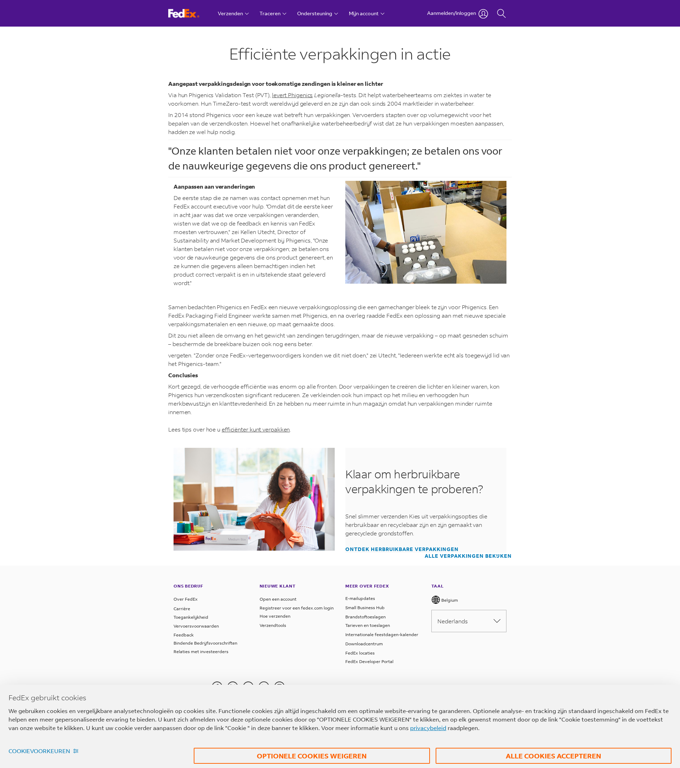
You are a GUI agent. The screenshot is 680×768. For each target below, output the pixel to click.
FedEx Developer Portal (369, 661)
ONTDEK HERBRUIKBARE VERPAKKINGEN (402, 549)
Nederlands (452, 621)
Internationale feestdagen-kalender (381, 634)
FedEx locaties (360, 653)
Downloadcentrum (364, 643)
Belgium (449, 600)
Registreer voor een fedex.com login (297, 608)
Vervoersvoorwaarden (196, 626)
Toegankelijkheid (191, 617)
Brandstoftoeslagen (365, 616)
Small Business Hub (365, 607)
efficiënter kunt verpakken (256, 429)
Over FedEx (186, 599)
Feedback (184, 635)
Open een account (278, 599)
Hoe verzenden (275, 616)
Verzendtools (273, 625)
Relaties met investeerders (201, 651)
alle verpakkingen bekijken (468, 556)
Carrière (182, 608)
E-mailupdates (360, 598)
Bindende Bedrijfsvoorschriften (205, 643)
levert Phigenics (292, 95)
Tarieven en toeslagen (367, 625)
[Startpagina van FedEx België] (190, 13)
